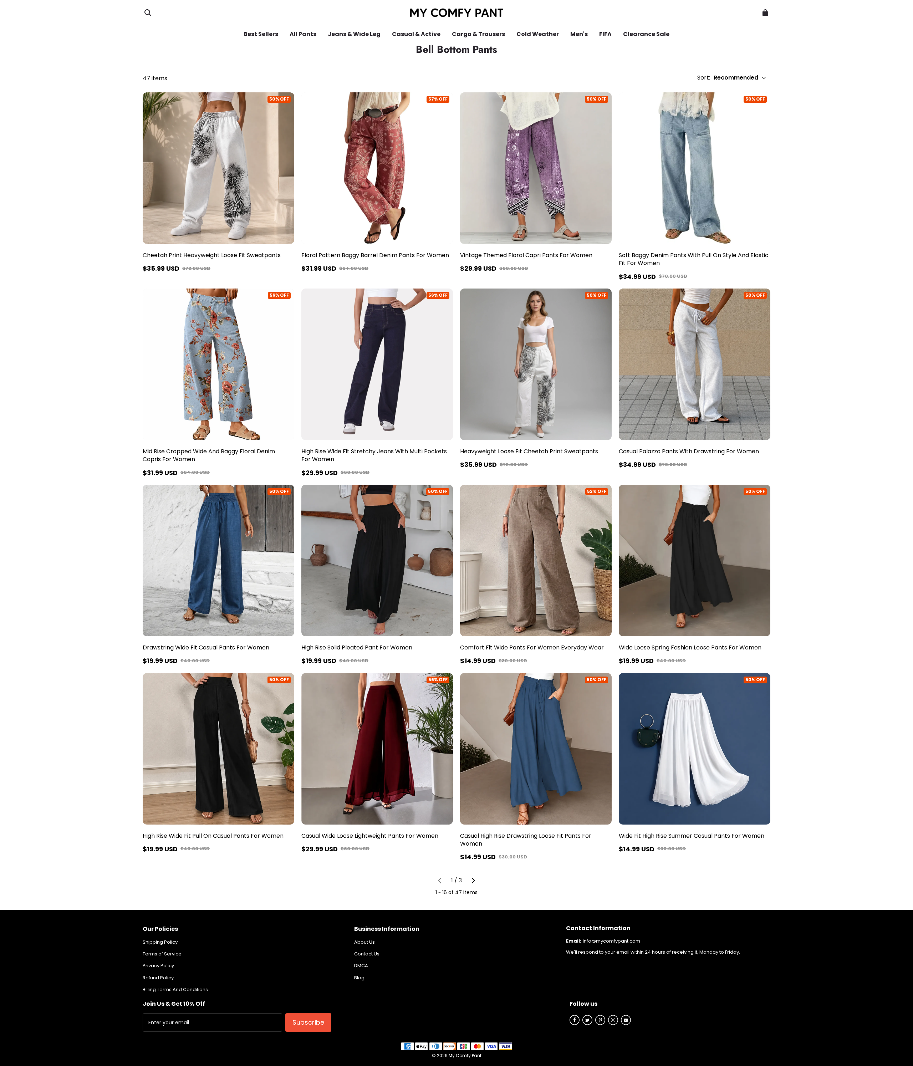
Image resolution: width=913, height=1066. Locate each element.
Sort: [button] (727, 78)
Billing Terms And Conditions (175, 989)
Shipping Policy (160, 942)
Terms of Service (162, 954)
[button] (148, 12)
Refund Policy (158, 978)
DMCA (361, 966)
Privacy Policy (158, 966)
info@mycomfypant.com (611, 941)
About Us (364, 942)
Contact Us (366, 954)
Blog (359, 978)
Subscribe (308, 1022)
